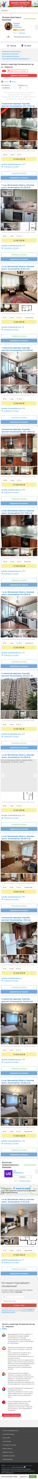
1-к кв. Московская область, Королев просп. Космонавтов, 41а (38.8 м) (17, 186)
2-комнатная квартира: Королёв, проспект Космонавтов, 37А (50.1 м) (17, 674)
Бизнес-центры (7, 1448)
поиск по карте (23, 1188)
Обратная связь (8, 1459)
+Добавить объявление (19, 75)
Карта (14, 82)
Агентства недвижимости (11, 1430)
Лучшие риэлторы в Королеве (11, 18)
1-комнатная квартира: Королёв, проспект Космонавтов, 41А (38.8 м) (17, 349)
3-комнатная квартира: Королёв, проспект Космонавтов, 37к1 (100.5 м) (17, 104)
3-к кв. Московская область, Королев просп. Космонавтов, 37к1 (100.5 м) (17, 511)
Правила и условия (9, 1456)
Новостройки (7, 1441)
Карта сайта (6, 1438)
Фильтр (13, 46)
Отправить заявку (19, 1305)
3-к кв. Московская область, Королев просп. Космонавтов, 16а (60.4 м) (17, 1081)
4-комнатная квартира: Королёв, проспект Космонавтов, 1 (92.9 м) (16, 918)
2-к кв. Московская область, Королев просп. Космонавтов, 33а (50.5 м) (17, 837)
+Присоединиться (29, 18)
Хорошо (32, 1476)
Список (6, 82)
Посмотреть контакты (19, 173)
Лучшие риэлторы (8, 1434)
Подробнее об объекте (19, 178)
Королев (4, 164)
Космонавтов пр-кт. (15, 164)
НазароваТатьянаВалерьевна (17, 25)
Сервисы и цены (8, 1452)
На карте (27, 46)
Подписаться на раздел (18, 71)
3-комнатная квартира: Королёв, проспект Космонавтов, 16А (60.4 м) (17, 1000)
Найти (4, 1329)
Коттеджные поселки (9, 1445)
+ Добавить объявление (11, 1415)
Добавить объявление (20, 3)
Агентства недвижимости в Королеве (10, 1164)
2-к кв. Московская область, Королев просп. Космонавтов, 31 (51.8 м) (17, 1200)
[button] (36, 27)
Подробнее (23, 1477)
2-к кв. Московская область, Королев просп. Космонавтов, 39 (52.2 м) (17, 267)
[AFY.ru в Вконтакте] (24, 1467)
